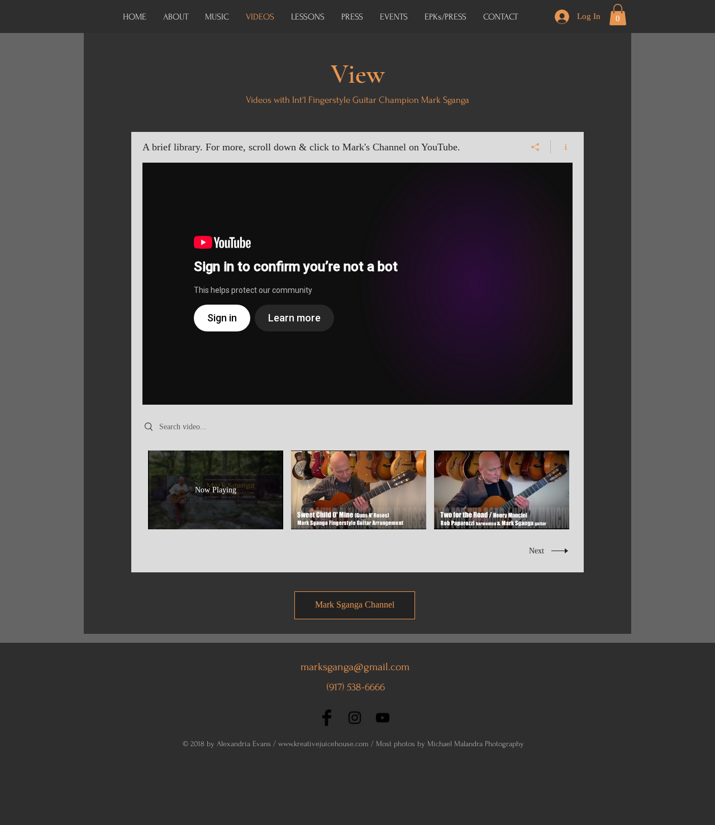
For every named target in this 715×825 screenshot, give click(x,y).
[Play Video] (359, 490)
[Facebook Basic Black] (326, 717)
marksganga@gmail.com (355, 667)
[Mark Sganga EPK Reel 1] (357, 284)
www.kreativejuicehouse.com (323, 743)
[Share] (535, 147)
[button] (445, 17)
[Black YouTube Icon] (382, 717)
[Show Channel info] (562, 147)
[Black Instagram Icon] (354, 717)
